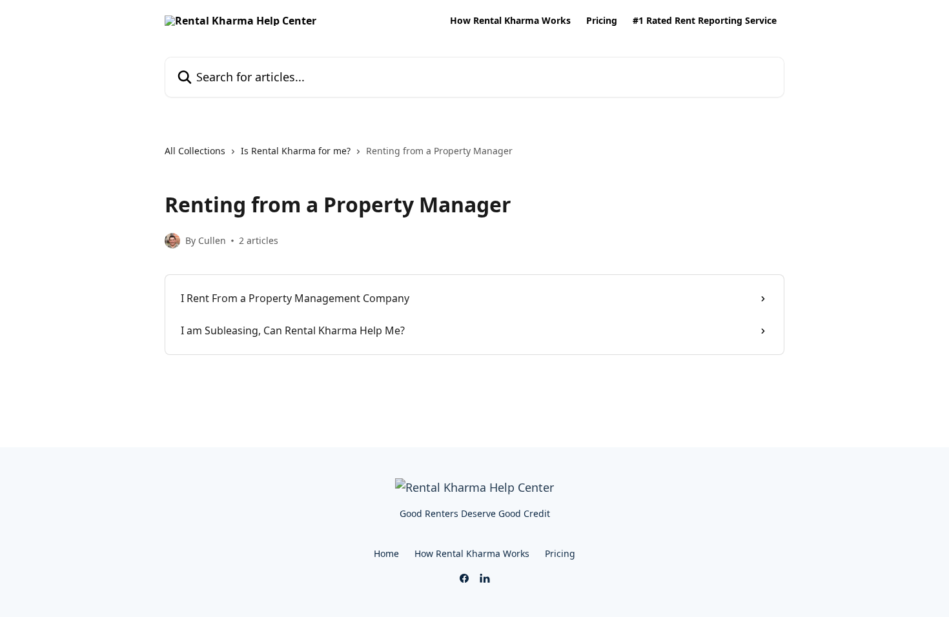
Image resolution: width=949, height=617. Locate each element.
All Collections (195, 151)
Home (386, 553)
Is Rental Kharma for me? (296, 151)
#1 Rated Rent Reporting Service (705, 20)
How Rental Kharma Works (510, 20)
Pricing (601, 20)
